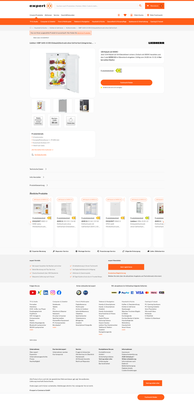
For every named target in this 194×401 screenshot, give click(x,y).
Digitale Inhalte (127, 368)
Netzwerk (56, 314)
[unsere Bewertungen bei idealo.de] (85, 292)
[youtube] (33, 292)
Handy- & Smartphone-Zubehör (107, 308)
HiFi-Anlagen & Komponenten (35, 317)
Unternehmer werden (60, 352)
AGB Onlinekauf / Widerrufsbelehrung (129, 358)
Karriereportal (58, 354)
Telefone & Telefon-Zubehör (105, 328)
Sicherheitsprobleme (106, 357)
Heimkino (33, 307)
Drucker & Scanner (59, 316)
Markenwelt (80, 357)
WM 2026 (33, 340)
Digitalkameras (81, 304)
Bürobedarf (57, 325)
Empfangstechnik (36, 311)
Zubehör (79, 323)
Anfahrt (101, 354)
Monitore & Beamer (59, 311)
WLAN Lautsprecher (37, 327)
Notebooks (56, 304)
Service (56, 15)
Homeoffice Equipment (61, 320)
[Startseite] (30, 28)
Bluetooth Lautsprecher (38, 325)
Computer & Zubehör (48, 21)
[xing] (40, 292)
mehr (31, 330)
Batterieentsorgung (128, 366)
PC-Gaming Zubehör (152, 307)
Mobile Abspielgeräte (37, 323)
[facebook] (59, 292)
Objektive (79, 314)
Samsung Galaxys (105, 320)
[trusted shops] (78, 292)
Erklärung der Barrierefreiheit (104, 362)
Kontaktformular (105, 352)
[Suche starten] (140, 5)
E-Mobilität (149, 316)
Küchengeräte (127, 316)
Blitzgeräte (79, 320)
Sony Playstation (151, 309)
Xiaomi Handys (104, 323)
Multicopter (80, 307)
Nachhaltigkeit (35, 361)
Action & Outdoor (82, 309)
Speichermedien (58, 318)
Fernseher (33, 304)
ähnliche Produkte (83, 33)
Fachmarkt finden (126, 82)
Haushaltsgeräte (127, 320)
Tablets (55, 307)
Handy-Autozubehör (106, 311)
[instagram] (53, 292)
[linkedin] (46, 292)
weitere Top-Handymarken (108, 325)
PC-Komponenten (59, 323)
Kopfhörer (33, 314)
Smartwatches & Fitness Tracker (107, 315)
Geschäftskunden (68, 15)
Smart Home (126, 327)
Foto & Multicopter (65, 21)
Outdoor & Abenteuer (152, 318)
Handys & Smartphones (107, 304)
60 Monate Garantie (83, 359)
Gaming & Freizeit (156, 21)
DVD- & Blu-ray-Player (38, 309)
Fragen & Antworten (83, 352)
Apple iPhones (104, 318)
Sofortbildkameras (82, 311)
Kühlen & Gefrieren (55, 28)
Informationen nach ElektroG (129, 362)
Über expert (34, 352)
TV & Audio (34, 21)
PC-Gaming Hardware (152, 304)
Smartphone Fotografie (84, 325)
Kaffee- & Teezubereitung (130, 304)
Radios (32, 320)
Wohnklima (126, 323)
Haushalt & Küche (98, 21)
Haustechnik (126, 325)
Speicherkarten (81, 316)
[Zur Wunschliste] (125, 15)
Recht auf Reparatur (83, 361)
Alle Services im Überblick (85, 354)
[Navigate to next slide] (163, 222)
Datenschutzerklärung (129, 354)
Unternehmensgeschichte (38, 357)
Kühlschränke (70, 28)
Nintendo (148, 314)
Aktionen (48, 15)
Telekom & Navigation (81, 21)
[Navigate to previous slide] (30, 222)
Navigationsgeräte (105, 332)
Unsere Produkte (36, 15)
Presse (32, 359)
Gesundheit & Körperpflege (116, 21)
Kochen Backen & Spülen (130, 318)
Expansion (33, 354)
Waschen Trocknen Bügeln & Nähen (131, 312)
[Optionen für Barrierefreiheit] (119, 15)
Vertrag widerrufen (105, 359)
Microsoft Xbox (150, 311)
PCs (54, 309)
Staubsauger (126, 309)
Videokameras (81, 318)
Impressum (126, 352)
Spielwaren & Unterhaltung (138, 21)
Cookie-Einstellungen (129, 370)
